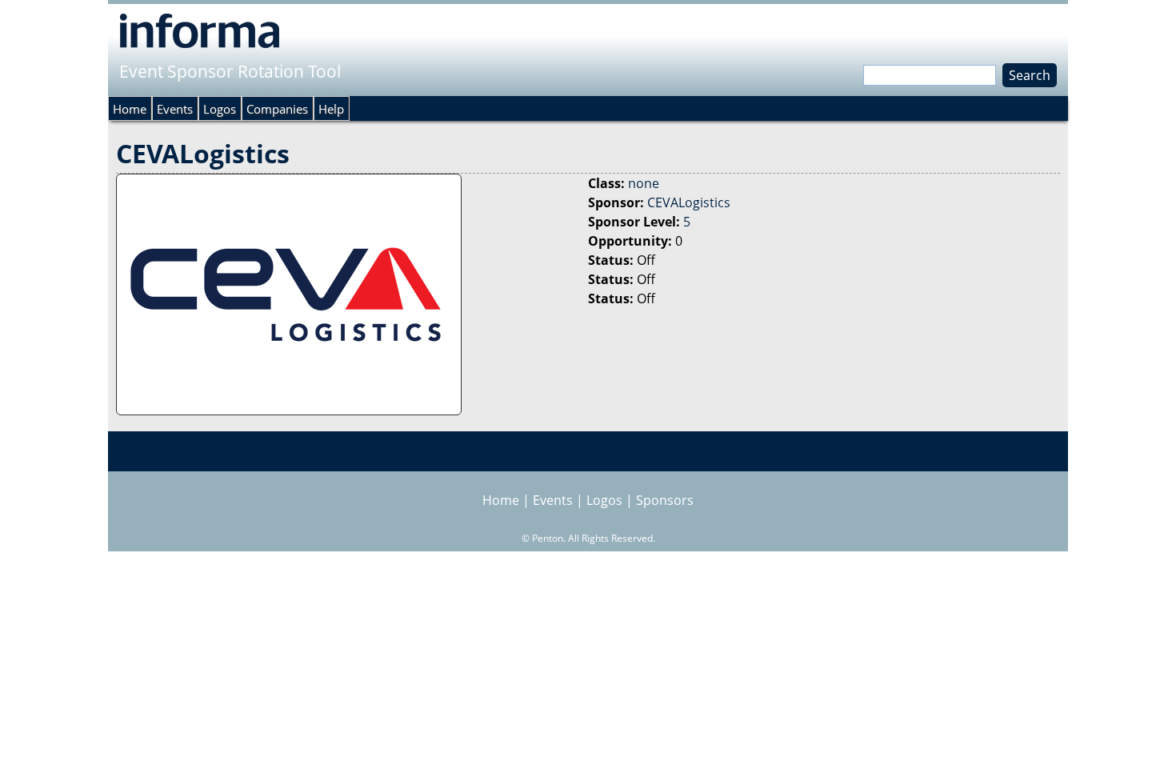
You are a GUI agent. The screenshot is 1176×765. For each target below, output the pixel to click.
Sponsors (665, 500)
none (643, 183)
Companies (277, 109)
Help (331, 109)
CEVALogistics (688, 202)
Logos (219, 109)
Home (129, 109)
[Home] (199, 30)
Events (175, 109)
